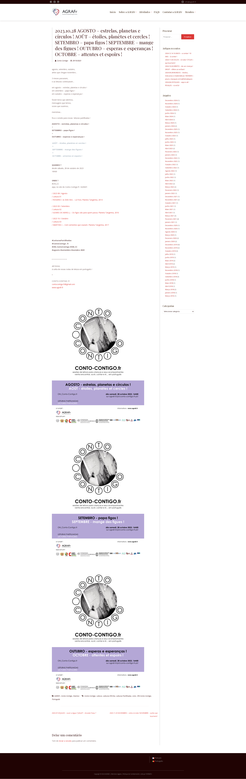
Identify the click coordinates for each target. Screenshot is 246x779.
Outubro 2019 (170, 251)
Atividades (144, 12)
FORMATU (149, 774)
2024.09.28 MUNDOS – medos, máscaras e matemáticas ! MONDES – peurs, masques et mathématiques (179, 75)
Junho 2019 (169, 257)
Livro (134, 696)
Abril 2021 (169, 212)
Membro (189, 12)
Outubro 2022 (170, 164)
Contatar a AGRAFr (172, 12)
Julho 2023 (169, 139)
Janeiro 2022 (170, 193)
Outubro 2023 (170, 135)
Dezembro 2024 (171, 100)
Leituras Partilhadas (123, 696)
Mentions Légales (116, 774)
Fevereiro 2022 (171, 190)
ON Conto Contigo (144, 696)
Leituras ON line (109, 696)
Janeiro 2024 (170, 126)
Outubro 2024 (170, 107)
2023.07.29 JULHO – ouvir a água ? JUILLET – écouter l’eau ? (74, 713)
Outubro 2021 (170, 203)
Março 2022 (169, 187)
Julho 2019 (169, 254)
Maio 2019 (169, 260)
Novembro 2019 (171, 248)
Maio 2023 (169, 145)
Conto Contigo (62, 60)
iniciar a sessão (65, 741)
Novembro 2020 (171, 228)
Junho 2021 (169, 206)
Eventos (76, 696)
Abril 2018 (169, 286)
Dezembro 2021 (171, 196)
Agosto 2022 (170, 171)
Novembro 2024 (171, 103)
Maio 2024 (169, 116)
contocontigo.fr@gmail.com (63, 284)
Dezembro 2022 (171, 158)
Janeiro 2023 (170, 155)
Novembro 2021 (171, 200)
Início (113, 12)
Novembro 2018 (171, 270)
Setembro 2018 (171, 276)
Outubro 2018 (170, 273)
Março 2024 (169, 123)
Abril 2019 (169, 264)
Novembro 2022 (171, 161)
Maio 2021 (169, 209)
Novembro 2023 (171, 132)
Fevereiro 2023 (171, 151)
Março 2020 (169, 235)
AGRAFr (57, 696)
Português (56, 699)
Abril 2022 (169, 184)
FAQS (157, 12)
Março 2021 (169, 216)
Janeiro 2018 (170, 293)
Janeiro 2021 (170, 222)
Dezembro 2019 (171, 244)
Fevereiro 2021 (171, 219)
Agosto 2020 (170, 232)
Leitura (99, 696)
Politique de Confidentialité (131, 774)
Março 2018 (169, 289)
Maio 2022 (169, 180)
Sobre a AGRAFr (127, 12)
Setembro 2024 (171, 110)
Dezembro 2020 (171, 225)
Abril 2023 (169, 148)
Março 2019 (169, 267)
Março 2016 (169, 296)
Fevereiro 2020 (171, 238)
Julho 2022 (169, 174)
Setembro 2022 (171, 168)
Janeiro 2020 (170, 241)
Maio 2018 (169, 283)
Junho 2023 (169, 142)
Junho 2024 (169, 113)
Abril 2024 (169, 119)
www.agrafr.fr (57, 287)
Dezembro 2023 (171, 129)
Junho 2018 (169, 280)
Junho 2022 (169, 177)
